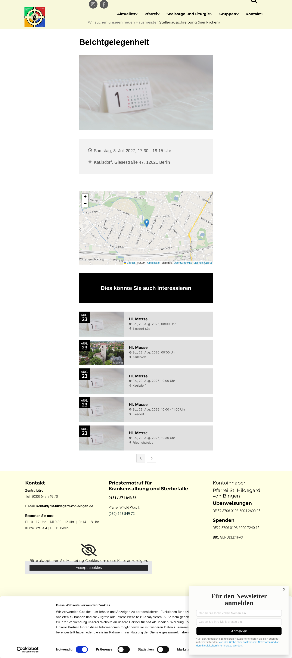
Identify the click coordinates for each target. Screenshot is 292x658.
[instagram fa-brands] (93, 4)
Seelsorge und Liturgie (188, 14)
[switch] (124, 649)
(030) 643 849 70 (45, 497)
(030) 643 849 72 (122, 514)
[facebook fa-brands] (104, 4)
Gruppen (227, 14)
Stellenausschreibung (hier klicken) (189, 22)
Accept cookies (89, 568)
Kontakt (253, 14)
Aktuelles (126, 14)
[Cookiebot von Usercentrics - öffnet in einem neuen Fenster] (27, 649)
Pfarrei (151, 14)
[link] (127, 14)
